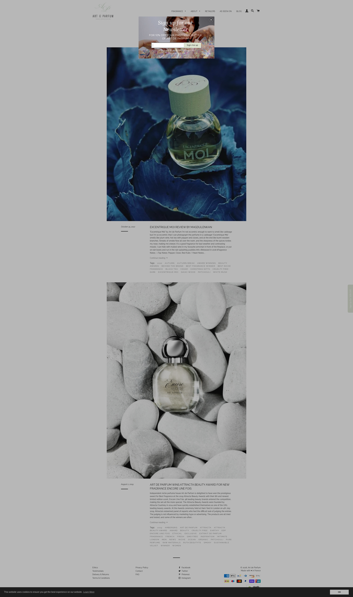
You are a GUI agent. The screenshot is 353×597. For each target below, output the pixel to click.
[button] (211, 19)
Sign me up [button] (192, 45)
